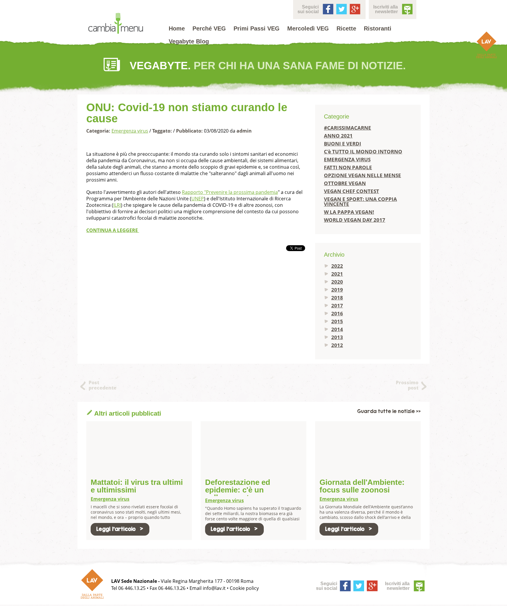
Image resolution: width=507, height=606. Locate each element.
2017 (337, 305)
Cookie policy (244, 588)
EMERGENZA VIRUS (347, 159)
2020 (337, 281)
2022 (337, 265)
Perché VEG (209, 28)
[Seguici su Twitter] (341, 8)
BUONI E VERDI (342, 143)
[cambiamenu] (115, 24)
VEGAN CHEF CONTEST (351, 191)
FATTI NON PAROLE (348, 167)
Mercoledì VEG (308, 28)
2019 (337, 289)
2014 (337, 329)
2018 (337, 297)
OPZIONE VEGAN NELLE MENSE (362, 175)
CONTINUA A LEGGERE (112, 230)
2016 (337, 313)
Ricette (346, 28)
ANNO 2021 (338, 135)
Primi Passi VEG (257, 28)
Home (177, 28)
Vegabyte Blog (189, 41)
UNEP (197, 198)
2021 (337, 273)
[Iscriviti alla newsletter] (406, 8)
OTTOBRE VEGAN (345, 183)
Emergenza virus (129, 131)
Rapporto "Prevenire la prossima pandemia (230, 192)
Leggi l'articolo (116, 529)
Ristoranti (377, 28)
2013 (337, 337)
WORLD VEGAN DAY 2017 (354, 219)
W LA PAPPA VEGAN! (349, 211)
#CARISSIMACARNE (347, 127)
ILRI (117, 205)
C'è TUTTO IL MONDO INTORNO (363, 151)
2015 (337, 321)
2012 (337, 345)
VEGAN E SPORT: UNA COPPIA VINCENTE (360, 201)
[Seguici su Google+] (354, 8)
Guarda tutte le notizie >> (389, 411)
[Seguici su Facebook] (327, 8)
